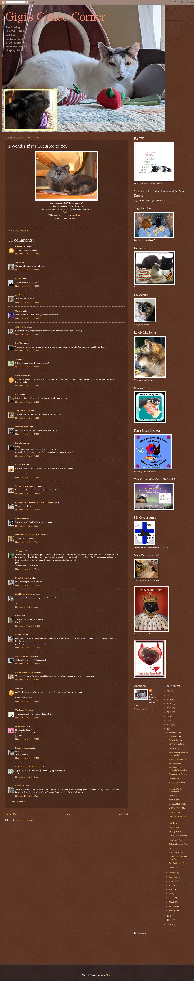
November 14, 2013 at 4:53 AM (27, 525)
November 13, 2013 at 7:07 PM (27, 334)
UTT (170, 848)
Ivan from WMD (22, 426)
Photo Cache (20, 464)
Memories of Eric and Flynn (27, 672)
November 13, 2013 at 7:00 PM (27, 318)
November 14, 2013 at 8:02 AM (27, 569)
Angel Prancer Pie (23, 410)
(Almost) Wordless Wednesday (176, 790)
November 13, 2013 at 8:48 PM (27, 417)
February (172, 906)
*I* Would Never (175, 812)
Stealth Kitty (174, 748)
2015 (169, 720)
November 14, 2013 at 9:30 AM (27, 606)
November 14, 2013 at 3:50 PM (27, 679)
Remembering (174, 778)
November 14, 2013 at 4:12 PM (27, 701)
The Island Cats (21, 710)
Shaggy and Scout (22, 748)
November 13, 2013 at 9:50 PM (27, 477)
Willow (18, 262)
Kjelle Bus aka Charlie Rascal (27, 766)
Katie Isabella (21, 518)
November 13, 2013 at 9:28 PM (27, 434)
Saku (17, 688)
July (171, 885)
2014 (169, 724)
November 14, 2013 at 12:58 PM (27, 663)
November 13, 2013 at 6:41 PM (27, 269)
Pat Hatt (18, 278)
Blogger (109, 975)
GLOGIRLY (20, 726)
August (172, 881)
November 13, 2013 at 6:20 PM (27, 253)
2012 (169, 915)
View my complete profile (144, 709)
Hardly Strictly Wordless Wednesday (178, 753)
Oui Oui (18, 310)
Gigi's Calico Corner (55, 16)
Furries (18, 394)
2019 (169, 703)
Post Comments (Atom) (25, 820)
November (173, 736)
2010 (169, 924)
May (171, 893)
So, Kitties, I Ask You (177, 839)
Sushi (17, 359)
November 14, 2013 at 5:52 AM (27, 542)
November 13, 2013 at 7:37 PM (27, 350)
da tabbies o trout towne (25, 594)
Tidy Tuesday (174, 827)
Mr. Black (19, 343)
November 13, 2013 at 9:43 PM (27, 455)
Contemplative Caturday (178, 774)
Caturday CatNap (175, 740)
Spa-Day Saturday (175, 831)
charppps (19, 550)
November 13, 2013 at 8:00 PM (27, 385)
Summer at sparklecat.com (26, 486)
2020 (169, 699)
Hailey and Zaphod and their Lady (29, 534)
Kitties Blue (20, 785)
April (171, 897)
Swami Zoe (20, 634)
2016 (169, 716)
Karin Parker (21, 375)
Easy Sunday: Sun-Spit (177, 863)
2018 (169, 707)
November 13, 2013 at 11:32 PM (27, 509)
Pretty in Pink (174, 799)
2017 (169, 712)
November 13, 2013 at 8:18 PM (27, 401)
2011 (169, 920)
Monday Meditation (176, 763)
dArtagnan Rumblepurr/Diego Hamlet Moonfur (35, 502)
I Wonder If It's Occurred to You (178, 817)
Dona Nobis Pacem (176, 852)
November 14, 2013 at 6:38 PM (27, 739)
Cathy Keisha (20, 327)
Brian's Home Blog (23, 577)
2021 (169, 695)
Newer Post (11, 814)
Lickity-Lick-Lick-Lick (178, 835)
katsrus (18, 615)
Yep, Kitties (173, 823)
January (172, 910)
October (172, 872)
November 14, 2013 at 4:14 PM (27, 717)
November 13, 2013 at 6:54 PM (27, 302)
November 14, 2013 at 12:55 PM (27, 647)
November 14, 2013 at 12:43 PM (27, 625)
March (172, 902)
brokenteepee (21, 246)
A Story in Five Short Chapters (177, 783)
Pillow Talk (173, 867)
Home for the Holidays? (178, 759)
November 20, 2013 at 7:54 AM (27, 795)
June (171, 889)
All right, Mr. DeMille (177, 803)
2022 (169, 691)
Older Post (122, 814)
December (173, 732)
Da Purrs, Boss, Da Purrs (178, 844)
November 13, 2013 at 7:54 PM (27, 366)
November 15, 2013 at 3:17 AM (27, 776)
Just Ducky (19, 294)
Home (67, 814)
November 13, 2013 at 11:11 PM (27, 493)
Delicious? (173, 795)
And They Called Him (177, 808)
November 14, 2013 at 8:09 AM (27, 585)
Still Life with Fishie (177, 744)
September (173, 876)
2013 (169, 728)
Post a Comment (18, 801)
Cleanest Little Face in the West (178, 857)
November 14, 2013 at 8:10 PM (27, 758)
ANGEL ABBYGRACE (25, 656)
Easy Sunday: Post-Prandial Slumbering (178, 768)
